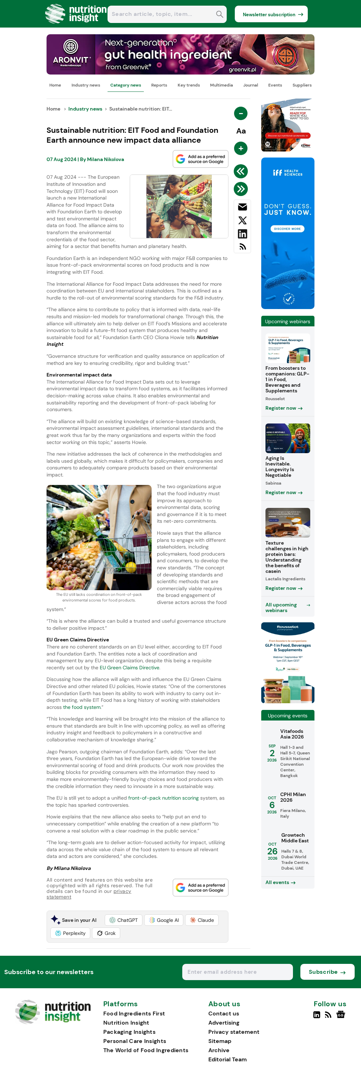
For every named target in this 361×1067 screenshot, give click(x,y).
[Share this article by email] (242, 208)
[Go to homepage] (53, 1022)
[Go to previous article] (242, 171)
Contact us (223, 1013)
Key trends (189, 85)
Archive (219, 1050)
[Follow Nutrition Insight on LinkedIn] (317, 1017)
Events (275, 85)
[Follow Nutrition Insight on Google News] (341, 1017)
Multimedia (221, 85)
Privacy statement (233, 1032)
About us (224, 1004)
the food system (81, 707)
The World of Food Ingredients (146, 1050)
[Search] (219, 15)
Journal (250, 85)
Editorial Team (227, 1059)
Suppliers (302, 85)
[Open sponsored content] (180, 72)
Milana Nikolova (105, 159)
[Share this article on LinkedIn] (242, 235)
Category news (125, 85)
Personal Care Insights (134, 1041)
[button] (123, 920)
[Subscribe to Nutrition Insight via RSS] (242, 249)
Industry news (86, 85)
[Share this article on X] (242, 222)
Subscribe (323, 971)
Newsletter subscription (269, 14)
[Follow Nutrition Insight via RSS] (329, 1017)
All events (277, 882)
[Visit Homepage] (76, 25)
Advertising (223, 1022)
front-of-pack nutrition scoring (163, 798)
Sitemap (219, 1041)
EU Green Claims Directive (129, 667)
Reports (159, 85)
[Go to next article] (242, 189)
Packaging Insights (129, 1032)
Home (55, 85)
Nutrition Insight (126, 1022)
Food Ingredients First (134, 1013)
